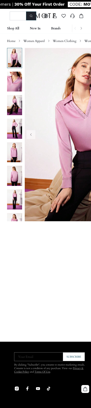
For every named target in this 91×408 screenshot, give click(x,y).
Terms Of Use (42, 371)
